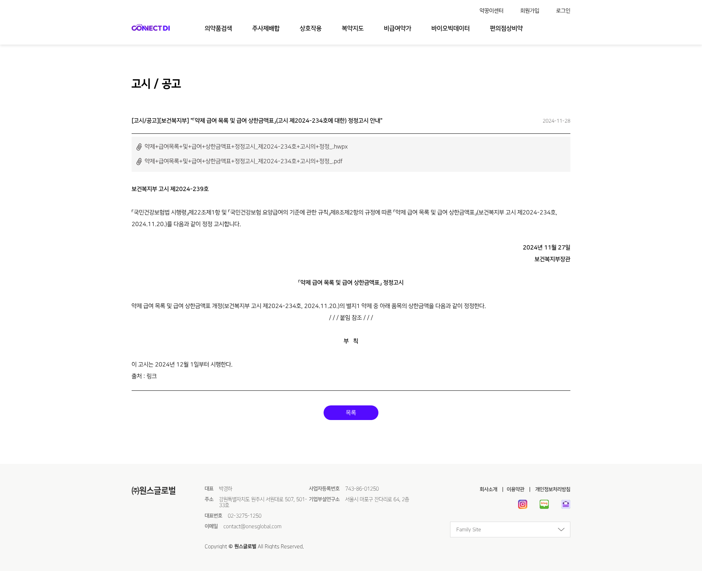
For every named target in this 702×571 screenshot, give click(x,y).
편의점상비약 (506, 28)
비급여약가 (397, 28)
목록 (351, 412)
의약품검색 (218, 28)
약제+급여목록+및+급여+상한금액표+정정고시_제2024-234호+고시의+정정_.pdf (244, 161)
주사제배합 (266, 28)
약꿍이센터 (491, 11)
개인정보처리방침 (552, 489)
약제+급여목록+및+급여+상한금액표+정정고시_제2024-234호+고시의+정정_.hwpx (246, 146)
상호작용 (311, 28)
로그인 (563, 11)
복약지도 (353, 28)
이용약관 (515, 489)
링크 (152, 376)
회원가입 (529, 11)
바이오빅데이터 (450, 28)
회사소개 (488, 489)
